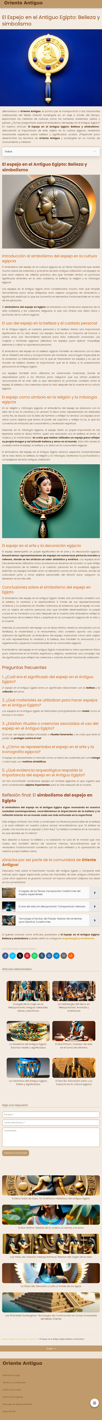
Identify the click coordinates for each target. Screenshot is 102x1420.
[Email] (64, 956)
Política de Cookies (12, 1389)
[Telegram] (56, 956)
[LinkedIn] (49, 956)
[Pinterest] (27, 956)
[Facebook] (5, 956)
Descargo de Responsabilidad (17, 1404)
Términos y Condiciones (14, 1382)
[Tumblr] (42, 956)
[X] (20, 956)
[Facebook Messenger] (12, 956)
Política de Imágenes (13, 1397)
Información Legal (11, 1375)
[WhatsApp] (34, 956)
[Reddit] (71, 956)
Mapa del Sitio (9, 1411)
